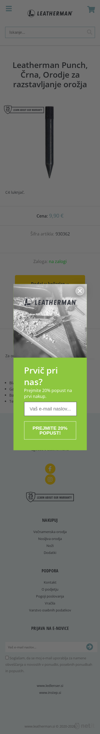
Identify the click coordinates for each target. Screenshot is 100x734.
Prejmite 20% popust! (50, 430)
